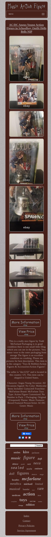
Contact (26, 520)
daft (40, 458)
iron (39, 495)
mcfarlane (31, 478)
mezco (34, 474)
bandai (26, 489)
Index (26, 515)
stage (42, 474)
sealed (17, 468)
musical (14, 489)
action (29, 493)
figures (23, 473)
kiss (26, 452)
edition (30, 504)
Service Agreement (26, 530)
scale (29, 469)
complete (14, 501)
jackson (35, 452)
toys (23, 499)
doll (11, 473)
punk (23, 464)
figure (29, 457)
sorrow (32, 501)
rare (40, 488)
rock (29, 464)
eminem (38, 468)
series (17, 452)
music (16, 458)
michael (28, 483)
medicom (16, 495)
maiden (40, 501)
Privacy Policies (26, 525)
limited (39, 483)
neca (37, 463)
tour (33, 490)
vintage (20, 505)
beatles (15, 479)
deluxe (15, 464)
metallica (15, 483)
